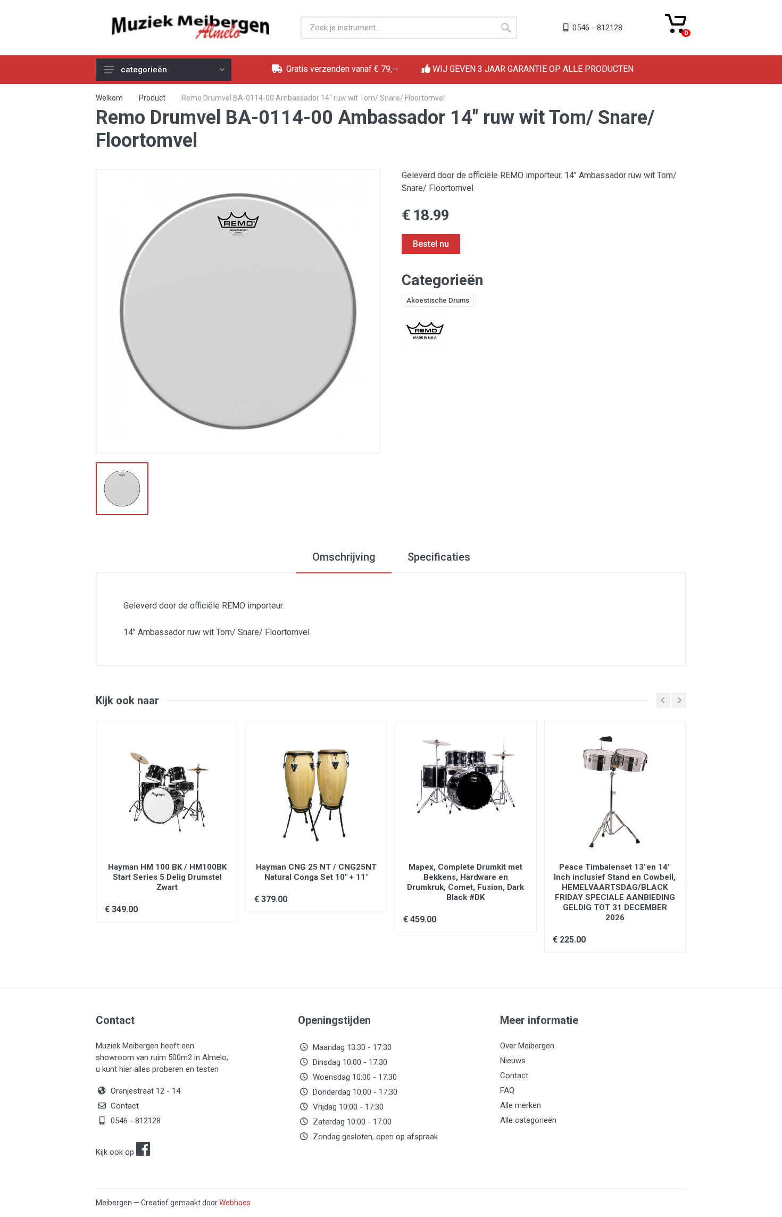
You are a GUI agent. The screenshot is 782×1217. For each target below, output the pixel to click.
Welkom (109, 98)
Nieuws (513, 1060)
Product (152, 98)
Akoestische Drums (437, 300)
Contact (125, 1106)
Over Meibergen (527, 1046)
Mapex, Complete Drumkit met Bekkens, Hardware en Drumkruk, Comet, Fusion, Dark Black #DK (465, 882)
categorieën (144, 69)
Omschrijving (344, 557)
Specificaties (438, 557)
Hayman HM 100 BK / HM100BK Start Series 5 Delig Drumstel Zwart (167, 877)
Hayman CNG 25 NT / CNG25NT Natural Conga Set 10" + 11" (316, 872)
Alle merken (520, 1105)
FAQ (507, 1090)
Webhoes (235, 1202)
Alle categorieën (528, 1120)
